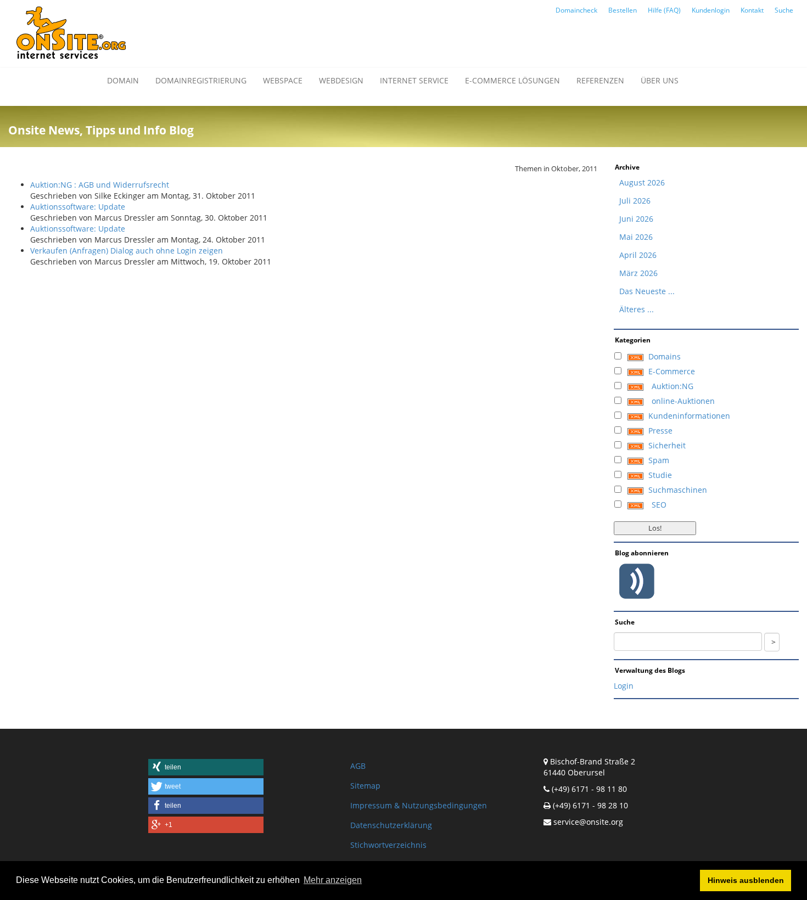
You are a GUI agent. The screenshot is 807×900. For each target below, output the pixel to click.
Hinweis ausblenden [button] (746, 880)
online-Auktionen (683, 401)
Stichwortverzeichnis (388, 845)
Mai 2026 (636, 237)
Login (624, 685)
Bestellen (622, 10)
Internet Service (414, 80)
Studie (660, 475)
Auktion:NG (672, 386)
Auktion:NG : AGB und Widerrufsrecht (99, 184)
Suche (784, 10)
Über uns (660, 80)
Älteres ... (636, 309)
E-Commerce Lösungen (512, 80)
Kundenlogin (711, 10)
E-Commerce (671, 371)
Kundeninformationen (689, 415)
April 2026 (638, 255)
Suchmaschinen (677, 490)
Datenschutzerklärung (391, 825)
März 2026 (638, 273)
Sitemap (365, 785)
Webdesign (341, 80)
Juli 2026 (635, 200)
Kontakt (752, 10)
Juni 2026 (636, 218)
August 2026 (642, 182)
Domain (123, 80)
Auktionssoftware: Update (77, 206)
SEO (659, 504)
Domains (664, 356)
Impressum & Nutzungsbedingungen (418, 805)
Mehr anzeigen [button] (333, 880)
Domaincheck (576, 10)
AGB (358, 766)
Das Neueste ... (647, 291)
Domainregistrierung (200, 80)
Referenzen (600, 80)
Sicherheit (667, 445)
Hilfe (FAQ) (664, 10)
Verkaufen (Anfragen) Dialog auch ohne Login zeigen (126, 250)
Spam (658, 460)
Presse (660, 430)
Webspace (282, 80)
